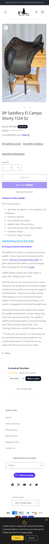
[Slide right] (30, 107)
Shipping (5, 130)
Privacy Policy (11, 430)
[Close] (46, 519)
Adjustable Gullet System (13, 153)
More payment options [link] (24, 191)
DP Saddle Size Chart (11, 143)
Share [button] (7, 353)
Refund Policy (11, 436)
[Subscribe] (40, 465)
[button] (5, 12)
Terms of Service (12, 423)
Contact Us (10, 448)
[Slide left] (19, 107)
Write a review (33, 379)
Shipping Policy (12, 442)
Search (8, 417)
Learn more (27, 532)
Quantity (5, 162)
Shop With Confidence (33, 143)
